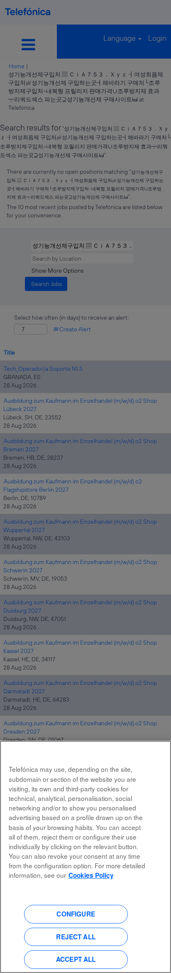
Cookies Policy (91, 875)
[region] (85, 857)
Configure (75, 914)
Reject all (75, 936)
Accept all (76, 959)
